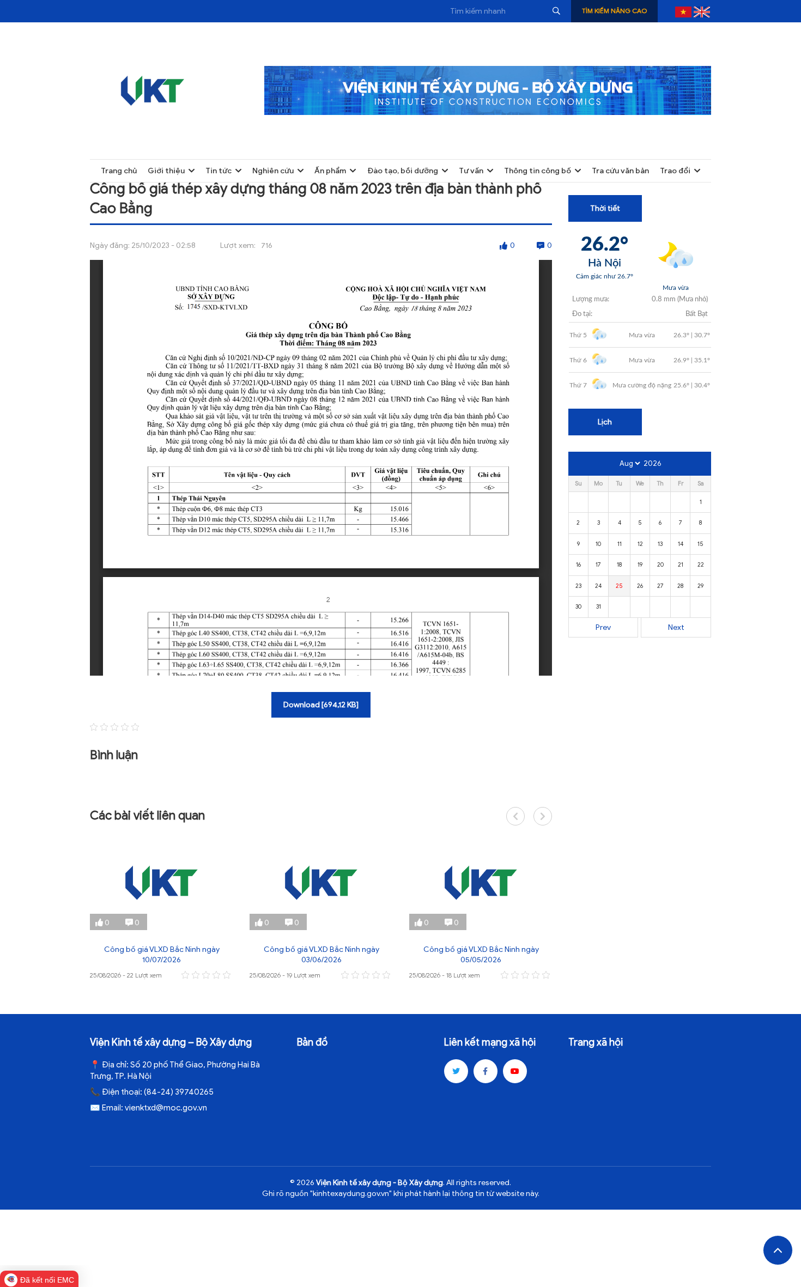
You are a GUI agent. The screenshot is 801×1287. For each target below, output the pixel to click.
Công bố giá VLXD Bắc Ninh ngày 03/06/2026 (321, 955)
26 (640, 586)
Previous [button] (515, 816)
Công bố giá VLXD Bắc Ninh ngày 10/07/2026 (162, 955)
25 (619, 586)
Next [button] (542, 816)
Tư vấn (471, 170)
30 (578, 606)
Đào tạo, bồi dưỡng (402, 170)
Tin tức (218, 170)
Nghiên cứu (273, 170)
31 (598, 606)
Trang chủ (119, 170)
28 (680, 586)
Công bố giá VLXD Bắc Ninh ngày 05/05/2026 (481, 955)
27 (660, 586)
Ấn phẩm (330, 170)
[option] (161, 908)
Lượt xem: (238, 245)
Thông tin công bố (537, 170)
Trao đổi (675, 170)
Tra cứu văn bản (620, 170)
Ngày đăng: (110, 245)
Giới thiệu (166, 170)
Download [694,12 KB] (321, 704)
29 (700, 586)
